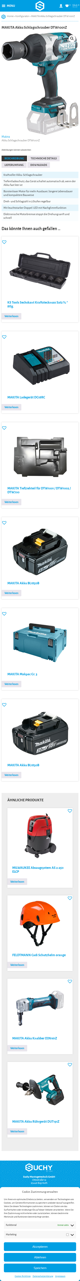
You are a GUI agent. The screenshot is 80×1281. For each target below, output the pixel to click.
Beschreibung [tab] (14, 158)
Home (10, 16)
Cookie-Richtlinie (23, 1276)
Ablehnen (40, 1257)
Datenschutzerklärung (43, 1276)
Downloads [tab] (38, 165)
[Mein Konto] (60, 7)
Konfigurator (22, 16)
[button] (11, 6)
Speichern (40, 1268)
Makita (6, 136)
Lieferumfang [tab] (14, 165)
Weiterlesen (11, 316)
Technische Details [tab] (44, 158)
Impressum (60, 1276)
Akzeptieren (40, 1246)
